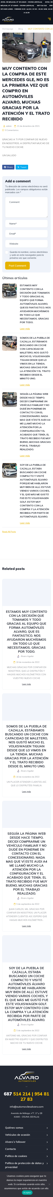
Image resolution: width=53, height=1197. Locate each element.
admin (9, 126)
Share (10, 167)
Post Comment (17, 265)
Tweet (23, 167)
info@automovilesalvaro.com (26, 1106)
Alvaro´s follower (15, 1141)
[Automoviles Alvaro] (8, 19)
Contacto (10, 1148)
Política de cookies (16, 1156)
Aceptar (27, 1192)
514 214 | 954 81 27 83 (26, 1096)
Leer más (25, 328)
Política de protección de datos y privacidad (24, 1165)
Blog (20, 28)
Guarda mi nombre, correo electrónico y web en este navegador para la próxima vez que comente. (29, 255)
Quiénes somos (14, 1127)
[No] (49, 1184)
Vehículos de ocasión (17, 1134)
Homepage (7, 28)
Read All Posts (9, 531)
